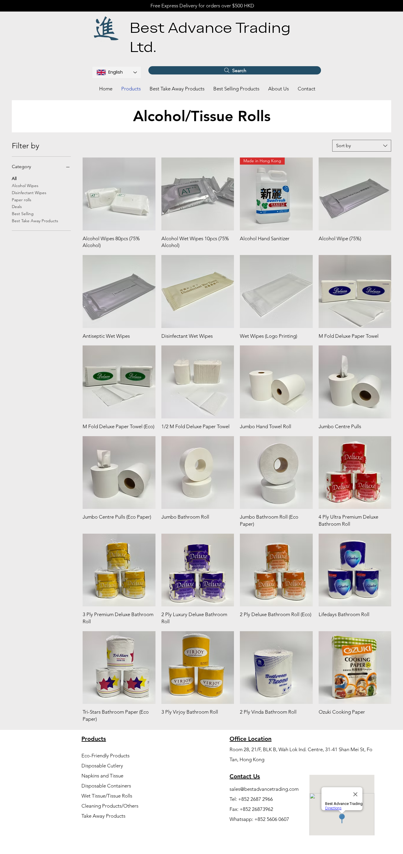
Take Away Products (103, 816)
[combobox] (361, 146)
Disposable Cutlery (102, 766)
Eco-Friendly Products (105, 756)
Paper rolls (21, 199)
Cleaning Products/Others (109, 806)
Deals (17, 206)
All (14, 178)
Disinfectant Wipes (29, 192)
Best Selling (23, 213)
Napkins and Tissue (102, 776)
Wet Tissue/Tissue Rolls (106, 796)
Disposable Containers (106, 786)
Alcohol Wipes (25, 185)
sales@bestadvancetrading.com (264, 789)
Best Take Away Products (35, 220)
